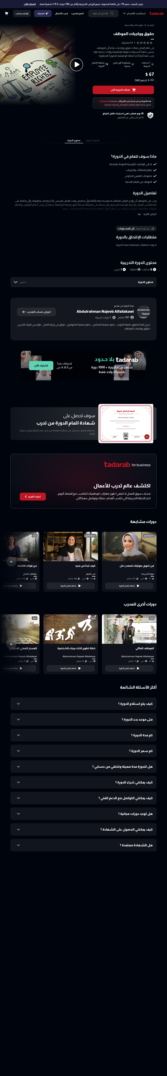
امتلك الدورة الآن (120, 89)
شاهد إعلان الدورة (127, 586)
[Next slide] (11, 562)
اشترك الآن (30, 4)
